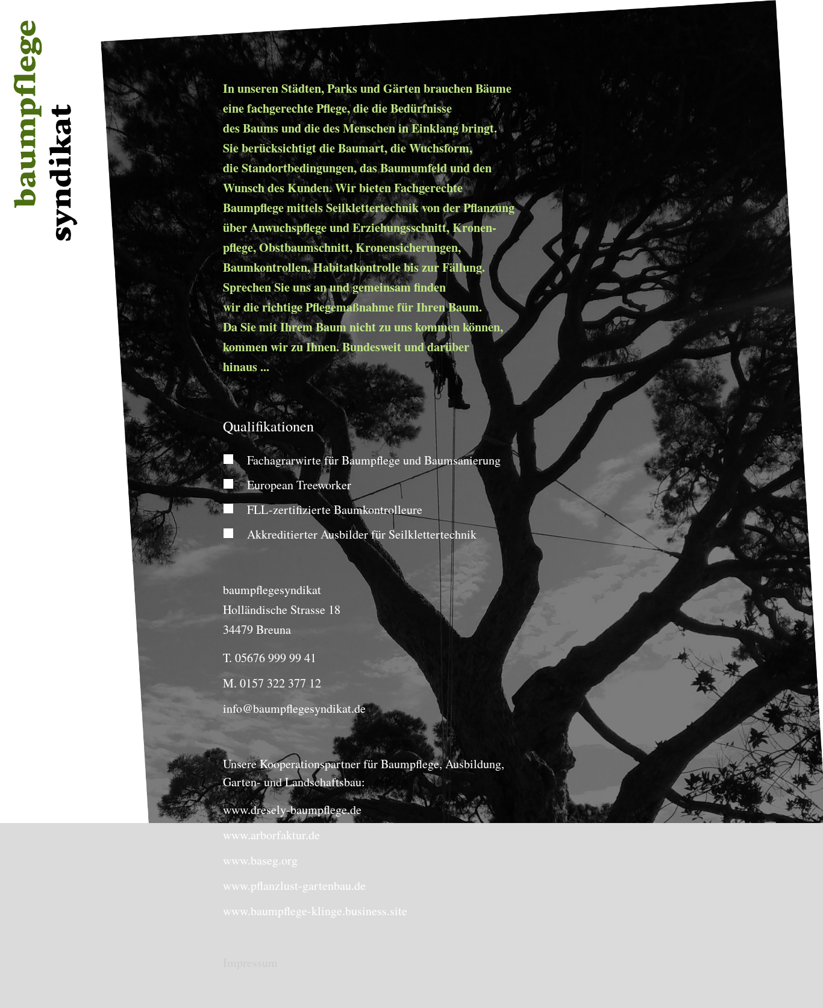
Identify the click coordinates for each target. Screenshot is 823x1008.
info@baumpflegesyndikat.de (294, 708)
